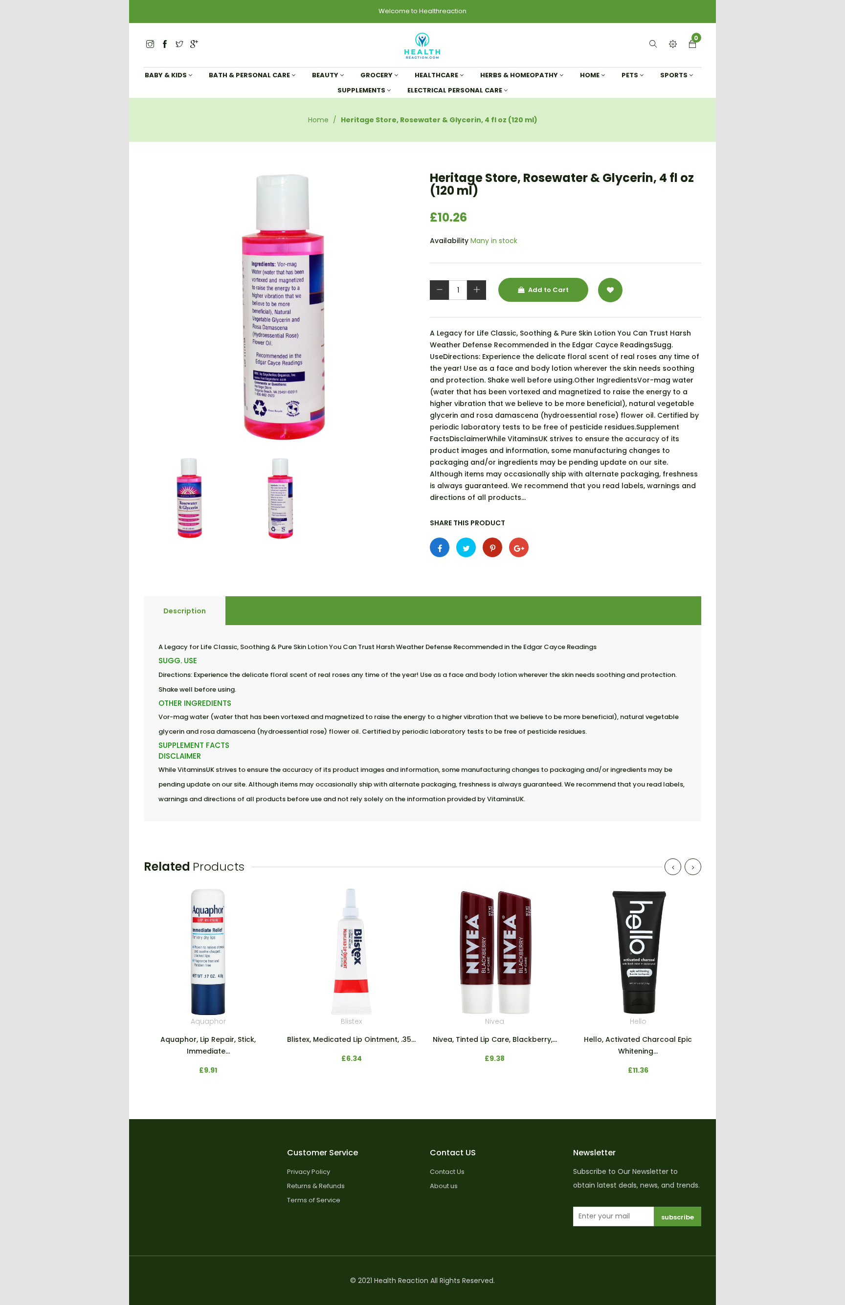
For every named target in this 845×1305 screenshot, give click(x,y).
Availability (449, 241)
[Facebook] (165, 44)
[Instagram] (179, 44)
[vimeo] (492, 547)
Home (318, 120)
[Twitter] (150, 44)
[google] (194, 44)
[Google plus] (519, 547)
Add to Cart (548, 289)
